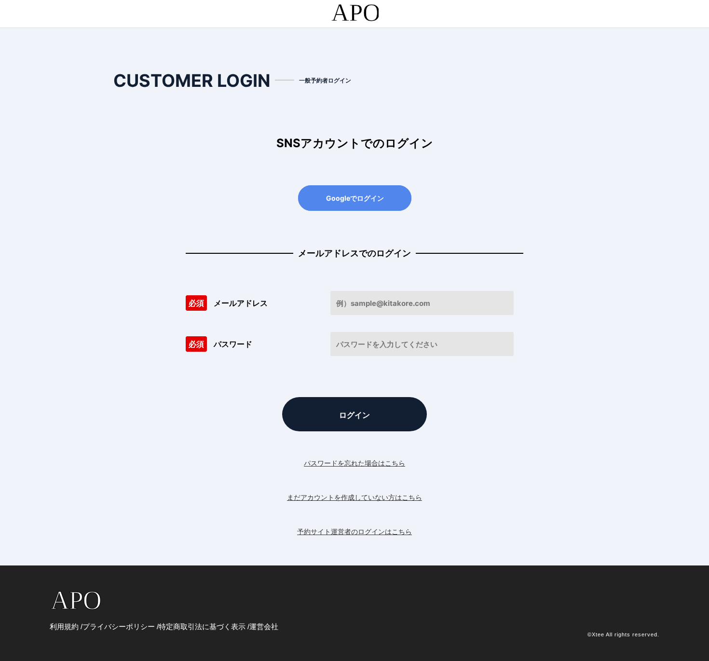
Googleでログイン (355, 198)
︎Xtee (598, 634)
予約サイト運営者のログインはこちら (354, 531)
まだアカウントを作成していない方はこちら (354, 497)
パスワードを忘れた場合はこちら (354, 463)
